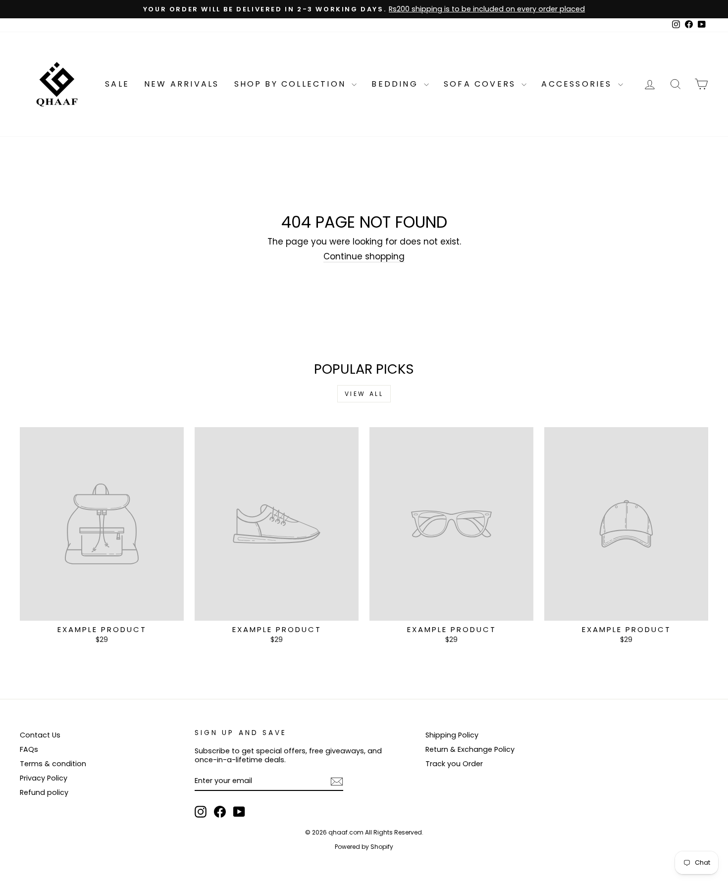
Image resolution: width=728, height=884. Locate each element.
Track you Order (454, 764)
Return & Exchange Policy (470, 749)
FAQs (29, 749)
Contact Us (40, 735)
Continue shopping (364, 256)
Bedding (396, 84)
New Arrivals (181, 84)
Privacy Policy (43, 778)
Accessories (578, 84)
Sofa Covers (481, 84)
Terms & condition (53, 764)
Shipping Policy (451, 735)
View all (364, 394)
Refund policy (44, 792)
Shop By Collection (292, 84)
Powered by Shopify (364, 846)
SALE (117, 84)
